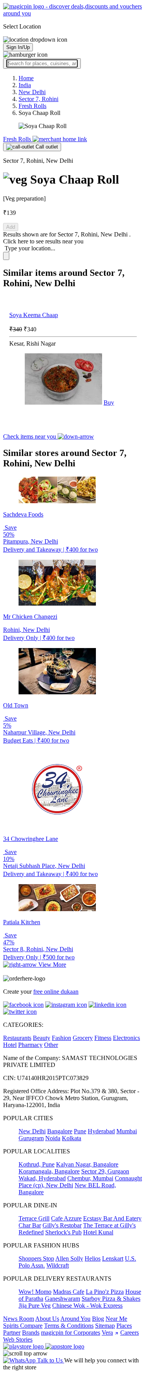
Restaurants (17, 1038)
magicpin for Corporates (70, 1332)
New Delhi (32, 1131)
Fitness (102, 1038)
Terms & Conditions (69, 1325)
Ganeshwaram (62, 1298)
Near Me (116, 1318)
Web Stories (17, 1339)
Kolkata (71, 1138)
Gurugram (31, 1138)
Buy (109, 402)
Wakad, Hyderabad (42, 1178)
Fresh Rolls (17, 139)
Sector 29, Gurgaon (105, 1171)
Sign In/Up (18, 47)
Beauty (41, 1038)
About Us (47, 1318)
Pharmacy (30, 1044)
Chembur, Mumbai (90, 1178)
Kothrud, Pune (37, 1164)
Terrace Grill (34, 1218)
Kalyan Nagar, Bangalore (87, 1164)
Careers (129, 1332)
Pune (80, 1131)
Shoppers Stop (36, 1258)
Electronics (126, 1038)
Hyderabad (101, 1131)
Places (124, 1325)
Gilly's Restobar (62, 1225)
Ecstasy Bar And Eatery (112, 1218)
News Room (18, 1318)
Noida (52, 1138)
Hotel (10, 1044)
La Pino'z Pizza (105, 1291)
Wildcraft (57, 1265)
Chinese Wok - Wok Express (87, 1305)
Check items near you (30, 436)
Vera (107, 1332)
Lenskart (112, 1258)
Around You (75, 1318)
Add (10, 227)
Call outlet (46, 147)
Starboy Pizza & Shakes (111, 1298)
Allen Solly (69, 1258)
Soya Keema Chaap (33, 315)
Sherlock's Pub (63, 1232)
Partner (11, 1332)
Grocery (83, 1038)
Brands (30, 1332)
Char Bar (30, 1225)
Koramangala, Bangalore (49, 1171)
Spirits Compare (23, 1325)
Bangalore (59, 1131)
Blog (98, 1318)
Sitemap (105, 1325)
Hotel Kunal (98, 1232)
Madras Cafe (68, 1291)
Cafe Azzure (66, 1218)
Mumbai (126, 1131)
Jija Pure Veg (35, 1305)
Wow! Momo (35, 1291)
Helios (93, 1258)
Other (51, 1044)
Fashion (61, 1038)
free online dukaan (55, 991)
